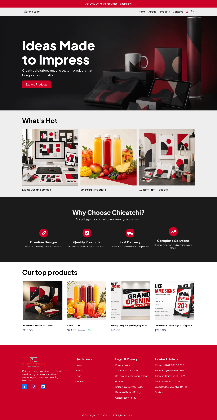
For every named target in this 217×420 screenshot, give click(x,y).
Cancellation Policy (125, 397)
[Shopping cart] (192, 11)
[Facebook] (24, 386)
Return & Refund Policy (128, 392)
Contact (80, 381)
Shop (78, 375)
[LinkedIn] (42, 386)
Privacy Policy (122, 365)
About (78, 370)
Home (78, 365)
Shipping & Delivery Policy (129, 386)
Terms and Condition (126, 370)
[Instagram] (33, 386)
